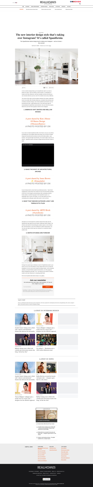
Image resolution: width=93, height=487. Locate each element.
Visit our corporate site (60, 483)
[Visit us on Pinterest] (73, 1)
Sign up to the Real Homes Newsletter (43, 448)
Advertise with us (53, 448)
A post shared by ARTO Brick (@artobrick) (37, 211)
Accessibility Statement (34, 471)
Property (63, 6)
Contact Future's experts (45, 471)
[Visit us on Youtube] (75, 1)
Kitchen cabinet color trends (46, 9)
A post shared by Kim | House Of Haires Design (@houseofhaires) (37, 121)
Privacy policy (46, 473)
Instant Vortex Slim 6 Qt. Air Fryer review (46, 423)
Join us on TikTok (41, 454)
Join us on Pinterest (41, 456)
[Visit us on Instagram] (77, 1)
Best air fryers (63, 455)
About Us (54, 471)
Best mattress (63, 448)
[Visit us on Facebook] (70, 1)
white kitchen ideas (34, 275)
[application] (38, 155)
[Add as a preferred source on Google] (46, 479)
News (50, 45)
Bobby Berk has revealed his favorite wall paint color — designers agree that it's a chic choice (47, 433)
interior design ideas (30, 90)
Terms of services (36, 289)
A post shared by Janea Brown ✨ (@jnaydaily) (37, 179)
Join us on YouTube (41, 450)
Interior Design (44, 6)
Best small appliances (65, 457)
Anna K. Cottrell (36, 45)
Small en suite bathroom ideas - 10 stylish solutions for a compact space (46, 438)
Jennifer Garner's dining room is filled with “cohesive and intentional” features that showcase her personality (46, 428)
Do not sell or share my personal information (46, 475)
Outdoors (58, 6)
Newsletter (52, 87)
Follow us (46, 87)
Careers (58, 473)
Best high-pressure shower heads (32, 9)
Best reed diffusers (64, 453)
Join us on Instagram (42, 452)
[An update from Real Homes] (46, 416)
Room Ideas (51, 6)
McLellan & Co (34, 271)
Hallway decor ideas (69, 9)
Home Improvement (35, 6)
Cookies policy (53, 473)
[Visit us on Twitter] (72, 1)
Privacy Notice (25, 290)
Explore (69, 6)
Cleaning (27, 6)
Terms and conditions (37, 473)
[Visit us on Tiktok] (80, 1)
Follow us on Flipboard (42, 460)
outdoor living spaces (45, 226)
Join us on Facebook (42, 458)
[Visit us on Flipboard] (78, 1)
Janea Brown (31, 191)
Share (24, 87)
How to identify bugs (58, 9)
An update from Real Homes (44, 420)
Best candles (63, 459)
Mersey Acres (42, 271)
